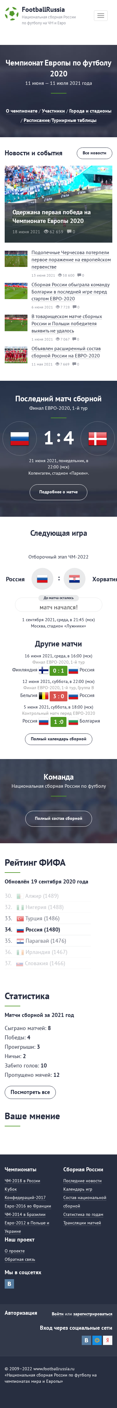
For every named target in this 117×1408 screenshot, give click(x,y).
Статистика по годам (83, 1214)
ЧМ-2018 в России (22, 1180)
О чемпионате (21, 111)
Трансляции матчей (82, 1223)
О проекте (15, 1251)
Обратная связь (20, 1259)
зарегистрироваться (92, 1314)
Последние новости (82, 1180)
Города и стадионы (90, 111)
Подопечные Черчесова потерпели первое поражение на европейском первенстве (71, 259)
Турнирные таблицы (73, 120)
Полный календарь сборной (58, 739)
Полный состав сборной (58, 818)
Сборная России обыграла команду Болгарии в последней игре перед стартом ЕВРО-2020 (71, 291)
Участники (53, 111)
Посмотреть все (30, 1092)
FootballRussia (43, 9)
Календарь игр (77, 1189)
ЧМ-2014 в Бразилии (25, 1214)
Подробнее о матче (58, 492)
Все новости (94, 153)
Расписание (37, 120)
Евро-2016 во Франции (28, 1206)
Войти (58, 1314)
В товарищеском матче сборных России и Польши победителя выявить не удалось (67, 323)
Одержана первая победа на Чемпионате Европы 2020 (51, 216)
